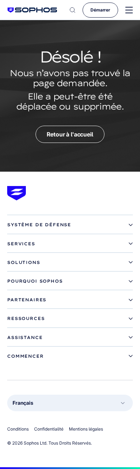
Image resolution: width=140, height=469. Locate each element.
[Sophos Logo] (32, 10)
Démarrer (100, 10)
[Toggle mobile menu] (129, 10)
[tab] (70, 224)
